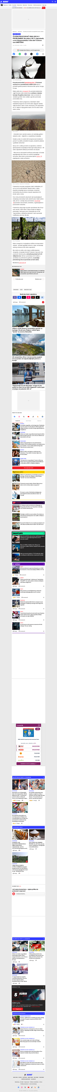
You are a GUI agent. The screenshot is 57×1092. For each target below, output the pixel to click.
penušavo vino (28, 289)
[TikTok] (38, 297)
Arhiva (40, 1081)
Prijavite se (18, 1009)
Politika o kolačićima (34, 1081)
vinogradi (25, 91)
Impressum (26, 1081)
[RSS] (37, 416)
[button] (43, 45)
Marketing (17, 1081)
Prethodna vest (19, 279)
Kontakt (21, 1081)
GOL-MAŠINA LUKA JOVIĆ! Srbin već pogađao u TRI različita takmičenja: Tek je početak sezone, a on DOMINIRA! (26, 7)
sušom (38, 156)
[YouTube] (33, 297)
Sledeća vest (38, 279)
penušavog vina (30, 82)
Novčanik (20, 31)
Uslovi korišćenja (33, 1083)
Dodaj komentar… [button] (20, 893)
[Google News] (42, 297)
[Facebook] (19, 297)
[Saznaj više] (44, 987)
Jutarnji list (21, 262)
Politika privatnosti (25, 1083)
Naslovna (15, 31)
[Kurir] (4, 2)
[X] (24, 297)
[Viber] (15, 297)
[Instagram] (28, 297)
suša (21, 289)
